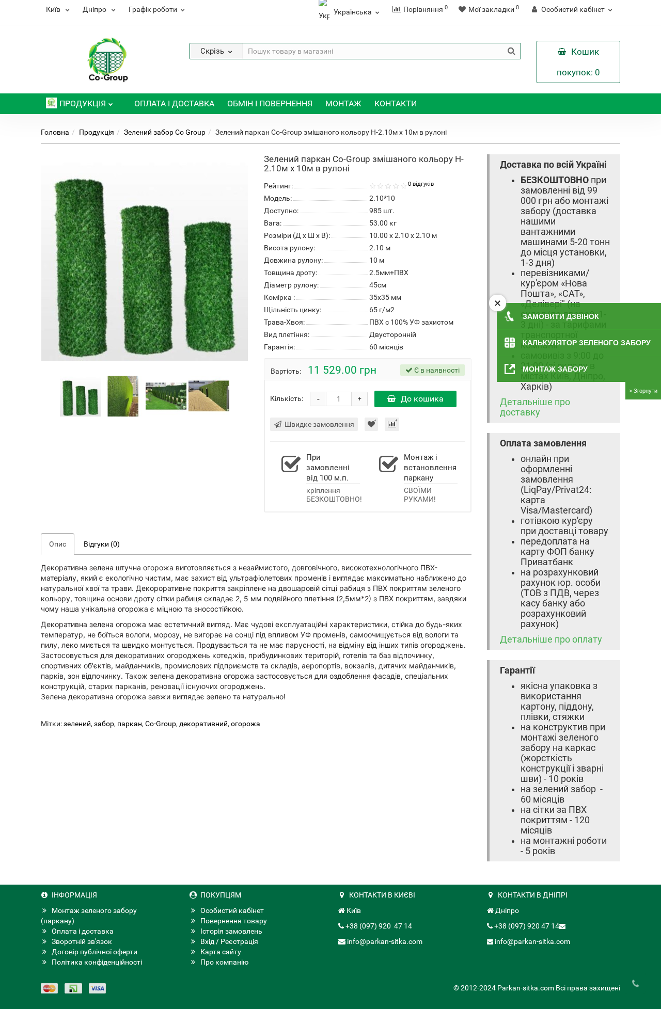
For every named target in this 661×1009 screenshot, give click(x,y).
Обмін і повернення (269, 103)
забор (104, 723)
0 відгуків (421, 184)
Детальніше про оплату (551, 639)
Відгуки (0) (102, 544)
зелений (77, 723)
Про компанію (224, 962)
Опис (57, 544)
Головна (55, 132)
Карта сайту (220, 952)
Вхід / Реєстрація (229, 941)
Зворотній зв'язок (82, 941)
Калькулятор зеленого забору (587, 343)
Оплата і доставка (174, 103)
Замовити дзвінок (561, 316)
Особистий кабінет (232, 910)
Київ (54, 9)
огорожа (245, 723)
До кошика (422, 399)
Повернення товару (233, 921)
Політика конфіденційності (97, 962)
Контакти (395, 103)
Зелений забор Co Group (165, 132)
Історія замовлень (231, 931)
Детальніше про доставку (535, 407)
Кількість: (286, 398)
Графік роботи (153, 9)
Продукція (82, 103)
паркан (129, 723)
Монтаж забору (555, 369)
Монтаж (343, 103)
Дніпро (95, 9)
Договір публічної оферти (94, 952)
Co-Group (160, 723)
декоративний (203, 723)
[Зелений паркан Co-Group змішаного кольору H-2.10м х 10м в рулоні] (80, 395)
